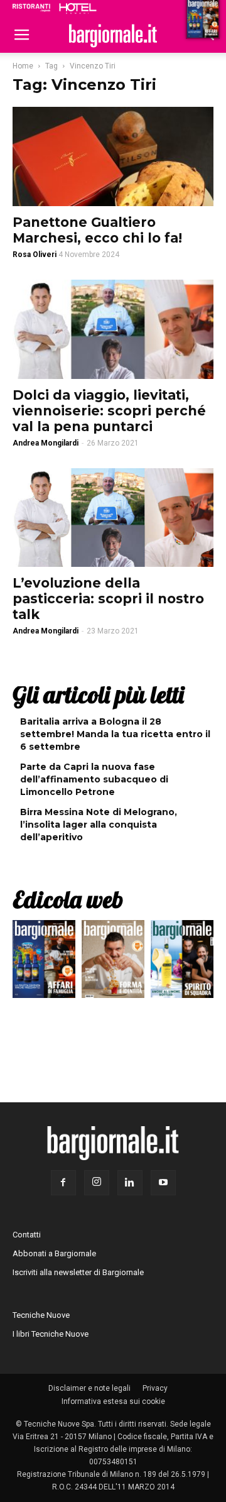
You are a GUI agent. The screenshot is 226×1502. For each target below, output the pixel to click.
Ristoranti (31, 7)
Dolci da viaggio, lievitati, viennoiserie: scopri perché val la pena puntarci (109, 410)
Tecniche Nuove (41, 1315)
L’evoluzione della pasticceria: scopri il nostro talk (108, 598)
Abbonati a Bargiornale (54, 1253)
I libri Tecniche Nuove (51, 1334)
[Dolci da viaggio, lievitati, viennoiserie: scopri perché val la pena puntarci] (113, 329)
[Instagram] (96, 1182)
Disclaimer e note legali (89, 1388)
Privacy (155, 1388)
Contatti (27, 1234)
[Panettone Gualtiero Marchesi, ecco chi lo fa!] (113, 156)
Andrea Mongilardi (45, 443)
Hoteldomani (78, 8)
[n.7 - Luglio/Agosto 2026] (44, 962)
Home (23, 66)
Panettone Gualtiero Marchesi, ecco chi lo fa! (97, 230)
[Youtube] (163, 1182)
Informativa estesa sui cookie (113, 1401)
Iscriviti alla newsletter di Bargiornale (78, 1272)
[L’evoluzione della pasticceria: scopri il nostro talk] (113, 517)
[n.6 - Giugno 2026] (113, 962)
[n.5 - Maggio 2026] (182, 962)
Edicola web (68, 899)
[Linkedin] (130, 1182)
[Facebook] (63, 1182)
